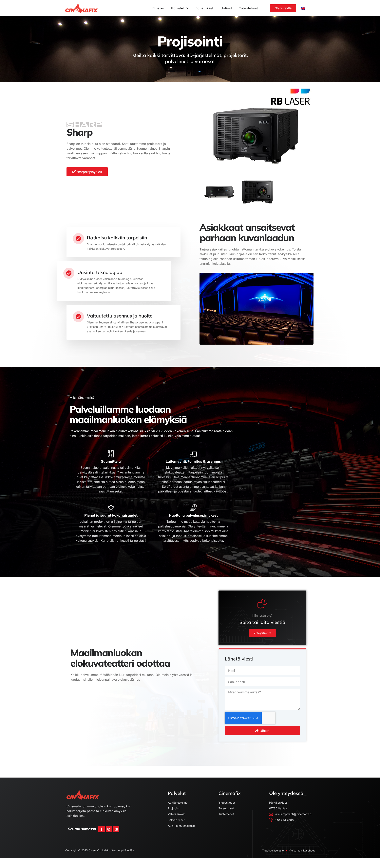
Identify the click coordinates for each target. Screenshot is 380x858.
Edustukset (205, 8)
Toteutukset (248, 8)
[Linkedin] (116, 829)
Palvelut (177, 8)
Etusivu (158, 8)
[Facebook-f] (101, 829)
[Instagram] (109, 829)
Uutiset (226, 8)
